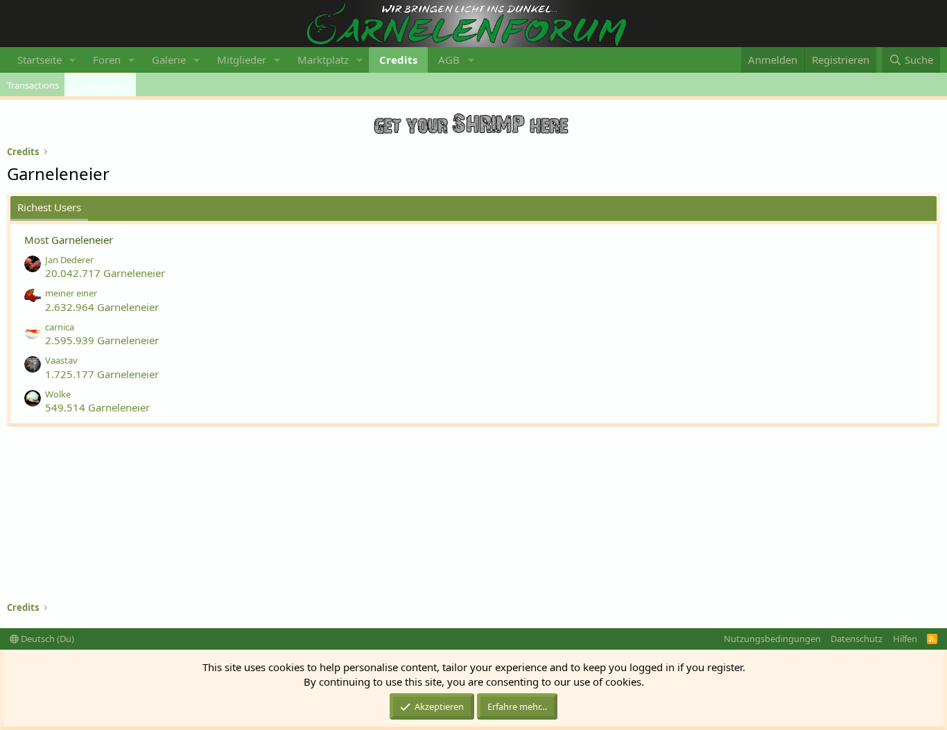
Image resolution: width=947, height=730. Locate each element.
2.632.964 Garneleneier (102, 307)
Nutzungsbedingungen (772, 638)
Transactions (33, 85)
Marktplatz (323, 59)
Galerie (169, 59)
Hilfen (905, 638)
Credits (398, 59)
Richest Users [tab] (49, 207)
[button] (72, 60)
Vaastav (61, 360)
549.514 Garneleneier (97, 407)
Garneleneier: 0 (100, 85)
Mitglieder (241, 59)
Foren (107, 59)
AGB (449, 59)
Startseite (39, 59)
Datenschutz (857, 638)
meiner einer (71, 293)
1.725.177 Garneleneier (102, 374)
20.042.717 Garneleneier (105, 273)
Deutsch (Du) (46, 638)
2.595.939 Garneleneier (102, 340)
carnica (59, 327)
